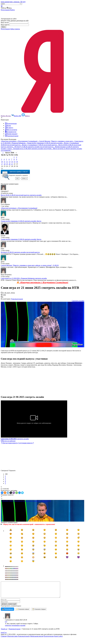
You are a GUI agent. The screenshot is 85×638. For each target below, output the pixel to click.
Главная (3, 636)
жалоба (22, 625)
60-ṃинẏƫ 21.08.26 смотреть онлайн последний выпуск (20, 252)
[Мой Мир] (19, 493)
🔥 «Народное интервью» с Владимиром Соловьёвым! (42, 282)
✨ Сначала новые (22, 609)
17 (2, 164)
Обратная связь (12, 636)
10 (2, 162)
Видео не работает (9, 441)
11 (4, 162)
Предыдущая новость (10, 443)
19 (7, 164)
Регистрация (5, 10)
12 (7, 162)
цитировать (16, 625)
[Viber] (13, 493)
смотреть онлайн (15, 439)
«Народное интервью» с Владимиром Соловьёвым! (19, 208)
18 (4, 164)
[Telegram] (8, 493)
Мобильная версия (36, 636)
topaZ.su (4, 632)
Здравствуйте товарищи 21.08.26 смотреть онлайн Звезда (21, 221)
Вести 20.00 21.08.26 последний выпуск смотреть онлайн (21, 195)
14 (12, 162)
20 (9, 164)
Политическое (49, 636)
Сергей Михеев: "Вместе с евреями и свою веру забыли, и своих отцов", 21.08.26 (30, 265)
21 (12, 164)
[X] (11, 493)
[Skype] (22, 493)
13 (9, 162)
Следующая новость (25, 443)
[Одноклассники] (5, 493)
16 (17, 162)
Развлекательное (17, 299)
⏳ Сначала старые (39, 609)
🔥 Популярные (7, 609)
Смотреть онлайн (78, 301)
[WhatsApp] (16, 493)
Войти (12, 10)
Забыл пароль (15, 29)
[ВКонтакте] (2, 493)
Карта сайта (58, 636)
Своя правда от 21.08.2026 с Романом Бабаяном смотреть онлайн (24, 278)
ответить (8, 625)
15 (14, 162)
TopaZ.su (4, 629)
